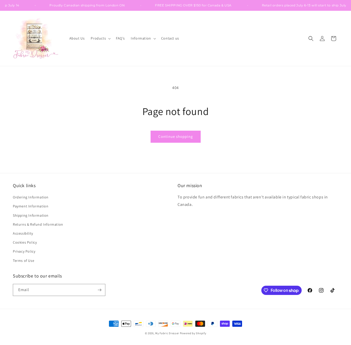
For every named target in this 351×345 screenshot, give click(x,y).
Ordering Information (31, 197)
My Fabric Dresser (167, 333)
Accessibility (23, 233)
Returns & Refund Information (38, 224)
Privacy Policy (24, 251)
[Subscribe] (99, 290)
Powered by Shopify (193, 333)
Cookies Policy (25, 242)
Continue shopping (175, 136)
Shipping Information (31, 215)
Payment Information (30, 206)
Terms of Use (23, 260)
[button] (100, 38)
